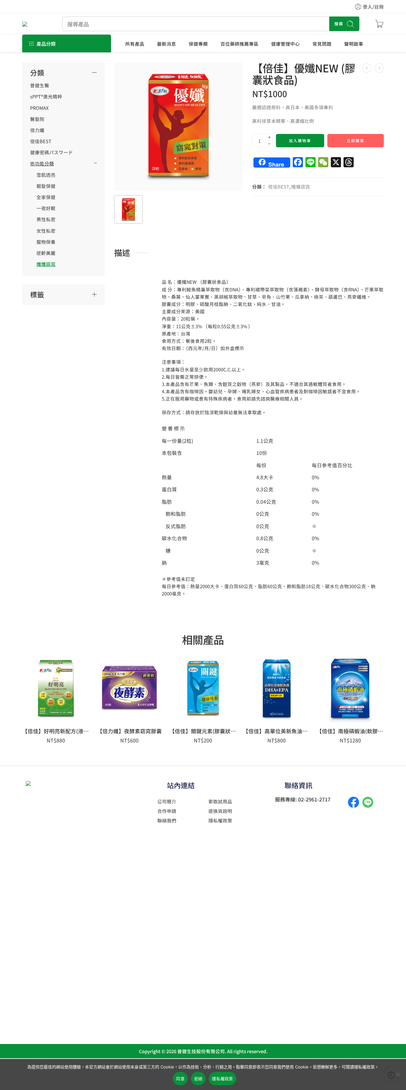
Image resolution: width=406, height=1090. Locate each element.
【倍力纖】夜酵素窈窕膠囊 (129, 731)
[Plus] (269, 137)
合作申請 (166, 811)
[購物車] (379, 23)
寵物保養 (46, 242)
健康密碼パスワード (51, 152)
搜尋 (338, 24)
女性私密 (46, 231)
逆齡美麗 (46, 253)
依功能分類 (42, 163)
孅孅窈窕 (300, 186)
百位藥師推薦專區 (239, 43)
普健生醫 (39, 85)
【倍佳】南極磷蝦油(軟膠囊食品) (350, 731)
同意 (180, 1078)
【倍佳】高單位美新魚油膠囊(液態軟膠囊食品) (276, 731)
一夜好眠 (46, 208)
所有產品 (134, 43)
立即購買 (355, 140)
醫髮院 (37, 119)
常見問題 (321, 43)
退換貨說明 (220, 811)
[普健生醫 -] (34, 23)
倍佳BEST (278, 186)
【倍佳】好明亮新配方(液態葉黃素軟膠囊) (55, 731)
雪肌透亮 (46, 175)
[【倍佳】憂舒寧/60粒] (379, 68)
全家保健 (46, 197)
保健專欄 (198, 43)
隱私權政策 (220, 820)
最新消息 (166, 43)
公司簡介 (166, 801)
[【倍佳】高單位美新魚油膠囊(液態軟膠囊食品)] (276, 688)
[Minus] (269, 144)
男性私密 (46, 219)
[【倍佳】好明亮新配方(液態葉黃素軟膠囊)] (55, 688)
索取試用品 (220, 801)
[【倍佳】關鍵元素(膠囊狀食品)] (203, 688)
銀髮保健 (46, 186)
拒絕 (198, 1078)
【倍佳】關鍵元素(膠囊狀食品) (203, 731)
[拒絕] (398, 1074)
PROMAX (39, 108)
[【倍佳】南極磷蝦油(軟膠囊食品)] (350, 688)
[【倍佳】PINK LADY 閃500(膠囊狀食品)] (366, 68)
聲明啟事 (353, 43)
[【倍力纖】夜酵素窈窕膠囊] (129, 688)
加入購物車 (300, 140)
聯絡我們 (166, 820)
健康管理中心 (285, 43)
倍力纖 (37, 130)
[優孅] (178, 126)
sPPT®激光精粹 (46, 96)
